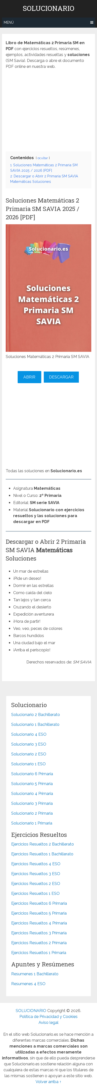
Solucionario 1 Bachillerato (35, 724)
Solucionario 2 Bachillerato (35, 714)
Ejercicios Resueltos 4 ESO (35, 864)
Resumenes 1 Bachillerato (34, 974)
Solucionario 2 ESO (28, 754)
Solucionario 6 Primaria (32, 773)
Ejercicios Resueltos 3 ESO (35, 873)
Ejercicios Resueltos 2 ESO (35, 883)
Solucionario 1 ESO (28, 764)
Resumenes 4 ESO (28, 983)
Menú (9, 22)
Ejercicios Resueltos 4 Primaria (39, 923)
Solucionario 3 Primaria (32, 803)
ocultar (43, 158)
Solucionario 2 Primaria (32, 813)
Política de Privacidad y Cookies (48, 1016)
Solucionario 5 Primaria (32, 783)
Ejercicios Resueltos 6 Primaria (39, 903)
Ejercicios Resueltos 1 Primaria (38, 952)
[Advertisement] (48, 109)
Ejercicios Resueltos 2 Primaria (39, 942)
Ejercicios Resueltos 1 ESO (35, 893)
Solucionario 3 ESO (28, 744)
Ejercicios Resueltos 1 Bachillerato (42, 854)
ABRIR (29, 377)
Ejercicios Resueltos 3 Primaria (39, 933)
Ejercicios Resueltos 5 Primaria (39, 913)
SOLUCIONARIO (48, 8)
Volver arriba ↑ (48, 1081)
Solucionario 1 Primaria (31, 823)
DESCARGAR (61, 377)
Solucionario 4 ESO (29, 734)
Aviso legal (48, 1022)
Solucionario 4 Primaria (32, 793)
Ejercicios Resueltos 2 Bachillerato (42, 844)
